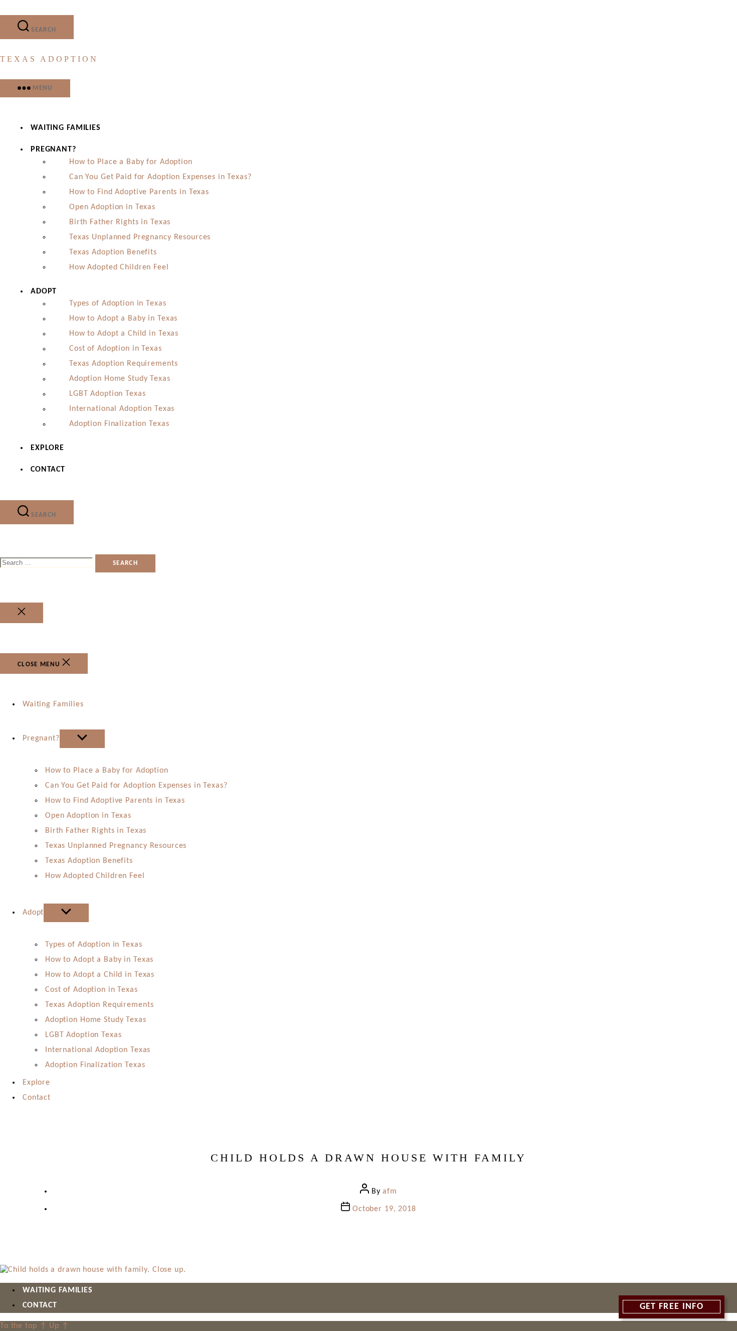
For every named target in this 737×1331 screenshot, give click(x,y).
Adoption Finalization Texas (119, 424)
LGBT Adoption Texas (107, 394)
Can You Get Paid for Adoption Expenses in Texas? (160, 177)
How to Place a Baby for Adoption (131, 162)
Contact (48, 470)
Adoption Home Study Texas (119, 379)
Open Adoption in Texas (112, 207)
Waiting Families (66, 128)
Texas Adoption (49, 59)
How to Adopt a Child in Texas (123, 334)
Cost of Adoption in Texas (115, 349)
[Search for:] (47, 563)
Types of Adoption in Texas (117, 304)
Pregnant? (53, 149)
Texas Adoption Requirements (123, 364)
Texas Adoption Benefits (113, 252)
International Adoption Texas (121, 409)
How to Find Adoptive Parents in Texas (139, 192)
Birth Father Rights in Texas (119, 222)
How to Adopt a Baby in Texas (123, 319)
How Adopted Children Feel (119, 267)
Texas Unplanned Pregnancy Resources (140, 237)
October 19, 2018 (384, 1209)
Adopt (44, 291)
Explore (47, 448)
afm (390, 1192)
